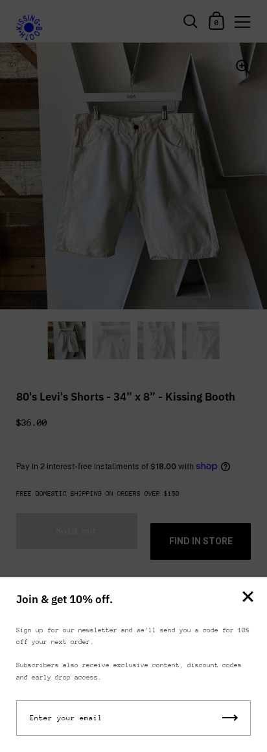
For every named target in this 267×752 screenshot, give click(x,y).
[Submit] (230, 718)
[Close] (247, 597)
